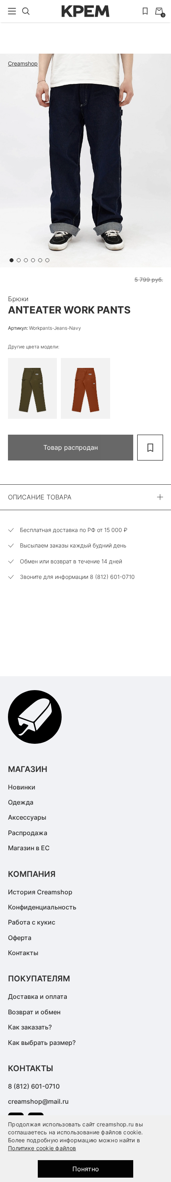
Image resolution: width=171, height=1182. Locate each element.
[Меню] (12, 11)
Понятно (85, 1169)
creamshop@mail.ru (38, 1101)
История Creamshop (40, 892)
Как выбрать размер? (42, 1043)
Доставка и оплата (37, 996)
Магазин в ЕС (29, 848)
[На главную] (85, 11)
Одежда (20, 802)
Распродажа (27, 833)
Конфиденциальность (42, 907)
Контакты (23, 953)
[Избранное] (145, 11)
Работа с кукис (31, 922)
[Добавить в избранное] (150, 447)
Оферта (19, 938)
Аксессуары (27, 817)
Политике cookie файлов (42, 1148)
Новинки (21, 787)
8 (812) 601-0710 (34, 1086)
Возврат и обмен (34, 1012)
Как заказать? (30, 1027)
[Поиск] (26, 11)
